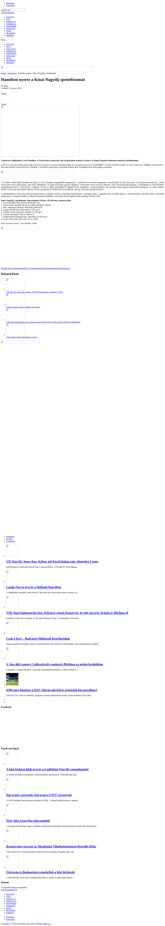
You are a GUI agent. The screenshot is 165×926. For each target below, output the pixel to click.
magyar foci (11, 21)
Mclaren (42, 268)
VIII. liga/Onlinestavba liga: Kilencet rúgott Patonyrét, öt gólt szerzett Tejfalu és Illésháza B (43, 322)
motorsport (10, 28)
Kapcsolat (10, 5)
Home (3, 73)
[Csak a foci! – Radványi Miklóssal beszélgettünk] (12, 633)
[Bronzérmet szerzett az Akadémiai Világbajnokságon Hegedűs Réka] (12, 841)
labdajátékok (11, 26)
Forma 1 (9, 268)
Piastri (53, 268)
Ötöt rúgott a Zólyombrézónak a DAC (21, 337)
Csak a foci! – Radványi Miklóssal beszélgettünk (38, 638)
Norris (48, 268)
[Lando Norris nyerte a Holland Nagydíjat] (15, 305)
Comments (10, 541)
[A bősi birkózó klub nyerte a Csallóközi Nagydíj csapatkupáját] (12, 764)
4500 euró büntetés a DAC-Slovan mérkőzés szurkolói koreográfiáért (51, 690)
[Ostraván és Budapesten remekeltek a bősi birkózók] (12, 867)
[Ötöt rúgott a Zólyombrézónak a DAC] (15, 335)
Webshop (10, 35)
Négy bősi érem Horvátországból (28, 820)
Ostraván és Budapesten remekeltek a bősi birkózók (40, 872)
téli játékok (10, 33)
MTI (6, 86)
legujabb (22, 268)
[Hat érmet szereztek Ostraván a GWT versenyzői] (12, 789)
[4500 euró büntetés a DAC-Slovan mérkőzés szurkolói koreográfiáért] (12, 684)
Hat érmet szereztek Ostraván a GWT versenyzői (39, 795)
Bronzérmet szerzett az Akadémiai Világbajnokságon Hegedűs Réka (51, 846)
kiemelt (16, 268)
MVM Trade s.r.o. (44, 924)
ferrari (3, 268)
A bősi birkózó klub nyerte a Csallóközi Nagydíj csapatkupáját (47, 769)
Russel (58, 268)
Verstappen (65, 268)
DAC (8, 19)
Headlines (10, 536)
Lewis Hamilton (32, 268)
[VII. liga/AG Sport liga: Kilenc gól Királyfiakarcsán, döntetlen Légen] (15, 290)
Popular (9, 539)
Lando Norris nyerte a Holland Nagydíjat (23, 307)
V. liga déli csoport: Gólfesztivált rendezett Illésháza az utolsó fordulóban (54, 664)
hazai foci (10, 17)
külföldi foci (11, 24)
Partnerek (10, 3)
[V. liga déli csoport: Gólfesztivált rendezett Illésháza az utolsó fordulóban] (12, 659)
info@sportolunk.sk (9, 890)
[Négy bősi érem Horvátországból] (12, 815)
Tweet (3, 93)
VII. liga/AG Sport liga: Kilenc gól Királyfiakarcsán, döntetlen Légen (34, 292)
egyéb (8, 31)
